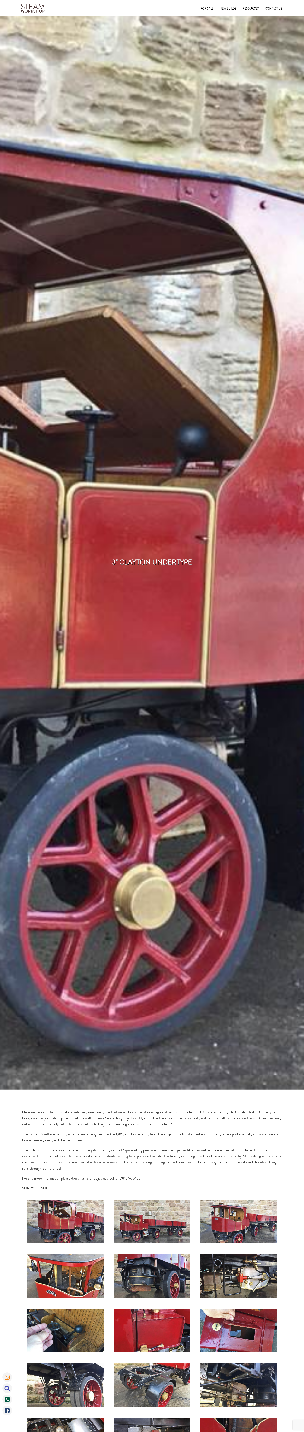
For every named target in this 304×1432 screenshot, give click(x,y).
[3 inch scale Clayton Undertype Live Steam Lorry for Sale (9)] (238, 1331)
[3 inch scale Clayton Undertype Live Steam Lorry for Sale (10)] (65, 1385)
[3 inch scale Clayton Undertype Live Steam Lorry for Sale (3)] (238, 1222)
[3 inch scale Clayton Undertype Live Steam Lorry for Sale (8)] (152, 1331)
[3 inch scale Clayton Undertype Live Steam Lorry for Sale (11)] (152, 1385)
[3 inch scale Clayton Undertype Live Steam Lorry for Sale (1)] (65, 1222)
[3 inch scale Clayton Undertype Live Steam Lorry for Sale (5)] (152, 1276)
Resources (251, 9)
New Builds (228, 9)
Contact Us (273, 9)
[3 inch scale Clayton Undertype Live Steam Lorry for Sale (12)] (238, 1385)
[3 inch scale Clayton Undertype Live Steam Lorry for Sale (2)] (152, 1222)
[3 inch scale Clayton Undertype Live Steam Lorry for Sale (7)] (65, 1331)
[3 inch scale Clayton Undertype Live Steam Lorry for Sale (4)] (65, 1276)
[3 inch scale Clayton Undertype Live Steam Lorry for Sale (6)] (238, 1276)
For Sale (207, 9)
